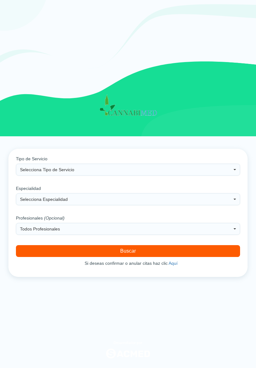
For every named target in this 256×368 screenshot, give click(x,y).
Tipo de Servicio (31, 158)
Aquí (173, 263)
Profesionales (40, 217)
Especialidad (28, 188)
